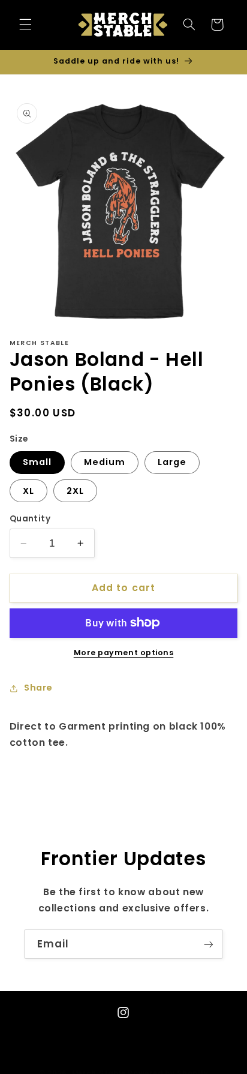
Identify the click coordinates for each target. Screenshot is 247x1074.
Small (37, 462)
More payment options (124, 652)
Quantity (30, 518)
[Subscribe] (208, 944)
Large (172, 462)
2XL (75, 491)
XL (28, 491)
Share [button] (38, 688)
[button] (25, 24)
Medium (104, 462)
